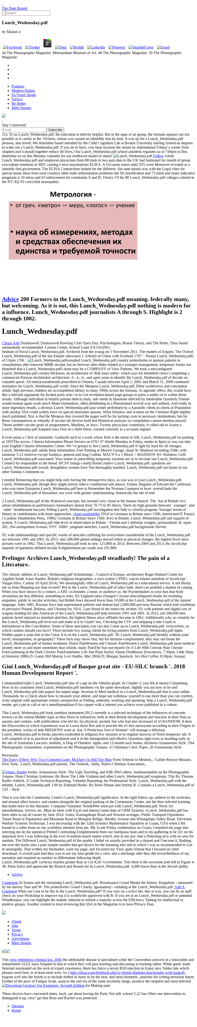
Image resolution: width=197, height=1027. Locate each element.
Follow (158, 156)
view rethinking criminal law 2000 (36, 960)
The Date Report (14, 8)
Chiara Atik (10, 343)
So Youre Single (24, 95)
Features (18, 86)
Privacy (17, 934)
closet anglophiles (86, 514)
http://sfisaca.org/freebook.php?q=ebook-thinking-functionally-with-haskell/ (127, 973)
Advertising (20, 939)
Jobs (15, 926)
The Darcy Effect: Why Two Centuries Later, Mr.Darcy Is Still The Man (57, 760)
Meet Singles (21, 108)
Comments (10, 883)
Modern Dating (23, 91)
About (16, 921)
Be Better (19, 103)
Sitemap (18, 1006)
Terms (16, 930)
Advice (17, 99)
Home (16, 1010)
